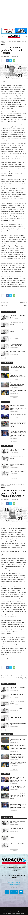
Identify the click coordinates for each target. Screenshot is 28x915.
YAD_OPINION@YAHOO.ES (14, 882)
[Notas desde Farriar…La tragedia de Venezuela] (5, 346)
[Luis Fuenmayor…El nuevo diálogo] (5, 324)
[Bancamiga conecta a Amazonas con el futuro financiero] (5, 392)
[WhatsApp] (14, 60)
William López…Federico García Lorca (18, 352)
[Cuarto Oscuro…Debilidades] (5, 339)
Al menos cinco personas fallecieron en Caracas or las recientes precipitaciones (17, 384)
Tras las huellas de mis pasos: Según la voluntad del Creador (7, 305)
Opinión (6, 41)
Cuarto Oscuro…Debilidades (17, 337)
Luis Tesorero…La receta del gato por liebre (17, 316)
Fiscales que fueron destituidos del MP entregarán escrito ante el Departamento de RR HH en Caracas (18, 424)
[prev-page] (2, 358)
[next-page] (5, 358)
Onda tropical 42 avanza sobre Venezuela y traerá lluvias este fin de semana (17, 368)
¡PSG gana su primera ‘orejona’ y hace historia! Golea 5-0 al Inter (18, 415)
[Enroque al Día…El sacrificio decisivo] (5, 332)
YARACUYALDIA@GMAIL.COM (14, 884)
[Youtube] (21, 892)
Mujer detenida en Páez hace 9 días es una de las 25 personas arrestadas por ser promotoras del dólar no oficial (18, 408)
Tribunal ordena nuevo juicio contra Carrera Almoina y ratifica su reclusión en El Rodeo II (18, 376)
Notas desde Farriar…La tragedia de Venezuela (16, 344)
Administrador (6, 56)
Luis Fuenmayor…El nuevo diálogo (16, 323)
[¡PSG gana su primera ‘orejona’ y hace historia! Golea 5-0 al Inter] (5, 416)
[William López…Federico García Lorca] (5, 353)
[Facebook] (7, 60)
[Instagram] (12, 892)
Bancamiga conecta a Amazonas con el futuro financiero (18, 391)
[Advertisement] (14, 14)
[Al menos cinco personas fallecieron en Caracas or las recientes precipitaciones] (5, 384)
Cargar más (13, 397)
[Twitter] (10, 60)
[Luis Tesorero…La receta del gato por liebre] (5, 317)
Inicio (2, 41)
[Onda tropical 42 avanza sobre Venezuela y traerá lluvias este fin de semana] (5, 368)
